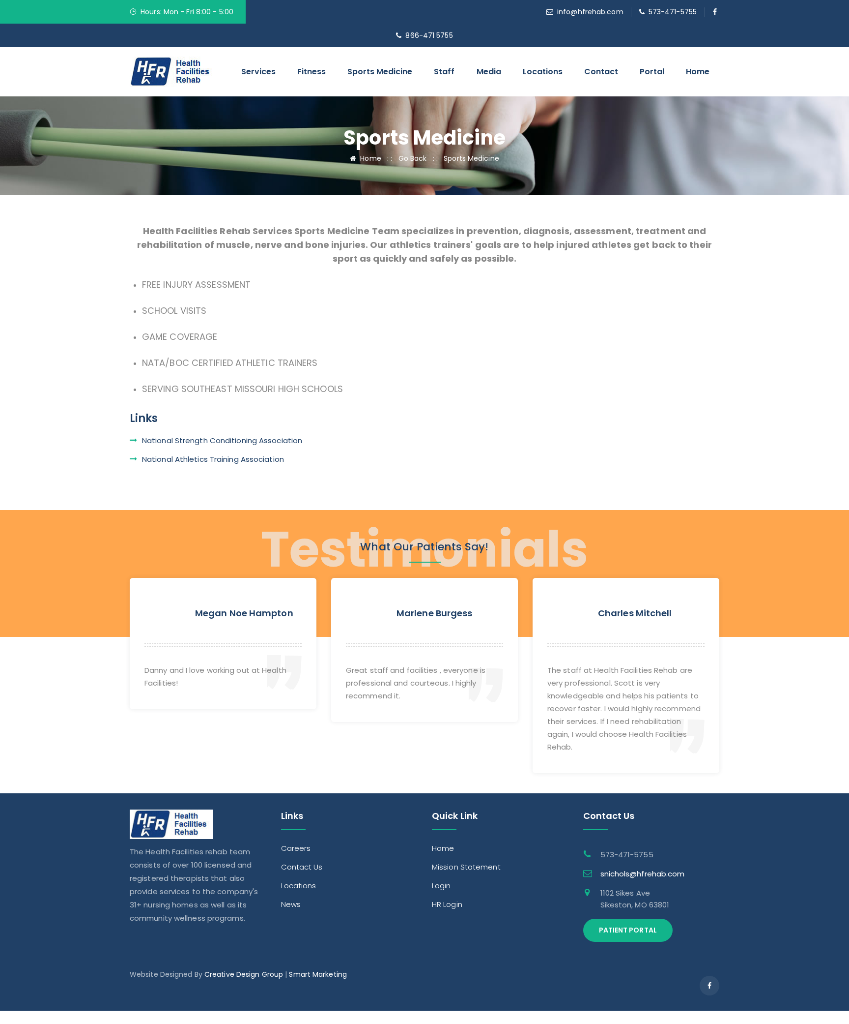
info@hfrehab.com (590, 12)
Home (697, 71)
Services (258, 71)
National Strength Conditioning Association (222, 440)
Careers (296, 848)
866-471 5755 (429, 35)
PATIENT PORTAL (628, 930)
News (291, 904)
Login (441, 885)
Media (489, 71)
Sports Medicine (379, 71)
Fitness (311, 71)
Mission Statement (466, 867)
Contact (601, 71)
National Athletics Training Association (213, 459)
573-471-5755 (673, 12)
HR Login (447, 904)
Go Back (412, 158)
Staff (444, 71)
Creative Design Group (243, 974)
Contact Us (302, 867)
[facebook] (715, 12)
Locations (543, 71)
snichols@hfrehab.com (642, 874)
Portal (652, 71)
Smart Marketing (318, 974)
